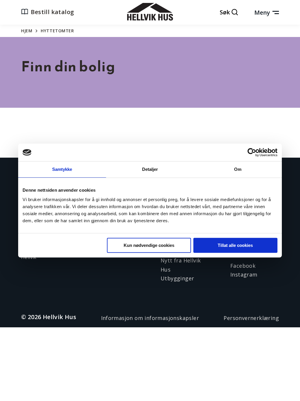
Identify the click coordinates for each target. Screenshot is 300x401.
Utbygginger (177, 278)
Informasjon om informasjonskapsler (150, 317)
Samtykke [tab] (62, 169)
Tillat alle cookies (235, 245)
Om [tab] (237, 169)
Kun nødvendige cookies (149, 245)
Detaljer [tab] (150, 169)
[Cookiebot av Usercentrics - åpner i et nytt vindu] (251, 152)
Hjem (26, 30)
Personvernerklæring (251, 317)
